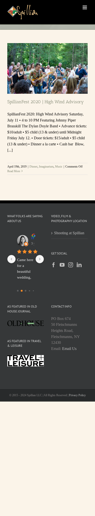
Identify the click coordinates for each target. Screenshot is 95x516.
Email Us (69, 349)
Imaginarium (46, 166)
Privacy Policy (77, 395)
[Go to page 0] (18, 291)
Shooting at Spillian (69, 233)
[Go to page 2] (26, 291)
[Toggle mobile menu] (85, 7)
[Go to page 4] (33, 290)
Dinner (33, 166)
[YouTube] (62, 265)
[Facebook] (53, 265)
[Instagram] (70, 265)
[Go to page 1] (22, 291)
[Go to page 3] (29, 290)
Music (58, 166)
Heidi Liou (32, 238)
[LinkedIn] (79, 265)
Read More (13, 171)
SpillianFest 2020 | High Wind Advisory (45, 101)
